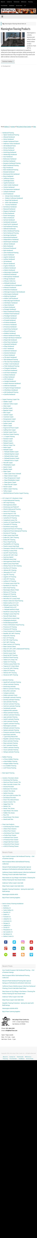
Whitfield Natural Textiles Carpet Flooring (15, 493)
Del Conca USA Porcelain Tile (12, 795)
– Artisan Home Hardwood (12, 196)
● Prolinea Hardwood (9, 322)
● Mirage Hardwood (9, 279)
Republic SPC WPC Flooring (11, 633)
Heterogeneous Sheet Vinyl (11, 561)
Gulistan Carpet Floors (10, 432)
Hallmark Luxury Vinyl (9, 559)
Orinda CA (6, 927)
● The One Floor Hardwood (11, 362)
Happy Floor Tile (8, 804)
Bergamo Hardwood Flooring (11, 163)
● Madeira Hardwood (9, 268)
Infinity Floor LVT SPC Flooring (12, 566)
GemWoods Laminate (9, 708)
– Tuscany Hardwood (10, 204)
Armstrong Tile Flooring (10, 780)
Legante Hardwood (9, 257)
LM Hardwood (7, 261)
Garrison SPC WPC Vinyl (10, 555)
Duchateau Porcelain (9, 797)
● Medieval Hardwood (9, 274)
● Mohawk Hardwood (9, 283)
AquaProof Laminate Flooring (12, 682)
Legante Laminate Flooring (11, 723)
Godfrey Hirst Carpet (9, 430)
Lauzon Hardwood (8, 255)
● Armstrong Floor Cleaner (11, 826)
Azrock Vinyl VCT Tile (9, 513)
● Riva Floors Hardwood (10, 342)
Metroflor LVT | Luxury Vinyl (11, 598)
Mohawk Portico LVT (10, 607)
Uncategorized (6, 66)
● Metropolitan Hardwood (11, 276)
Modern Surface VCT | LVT (11, 603)
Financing (30, 1)
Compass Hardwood (9, 191)
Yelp (34, 127)
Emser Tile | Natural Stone (11, 800)
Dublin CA (6, 914)
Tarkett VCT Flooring (9, 662)
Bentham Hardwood (9, 161)
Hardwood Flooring (8, 133)
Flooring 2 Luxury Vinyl (10, 550)
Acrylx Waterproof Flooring (11, 500)
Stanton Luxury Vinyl (9, 653)
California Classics (8, 178)
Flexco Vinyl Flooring (9, 542)
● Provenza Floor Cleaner (10, 840)
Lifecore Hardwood (9, 263)
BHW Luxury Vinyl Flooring (11, 516)
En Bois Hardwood (8, 213)
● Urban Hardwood (8, 377)
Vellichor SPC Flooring (10, 673)
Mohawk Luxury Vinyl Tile (10, 605)
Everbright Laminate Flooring (12, 697)
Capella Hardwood (8, 183)
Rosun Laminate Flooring (10, 741)
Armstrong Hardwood (9, 152)
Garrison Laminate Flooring (11, 704)
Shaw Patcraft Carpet (10, 484)
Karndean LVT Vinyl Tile (10, 585)
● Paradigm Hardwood (10, 316)
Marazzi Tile (7, 806)
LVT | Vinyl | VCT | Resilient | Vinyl (12, 498)
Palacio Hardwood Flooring (11, 311)
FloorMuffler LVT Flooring (11, 544)
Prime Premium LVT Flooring (11, 631)
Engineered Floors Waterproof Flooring (15, 531)
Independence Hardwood (10, 239)
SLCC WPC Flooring (9, 642)
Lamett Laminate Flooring (11, 719)
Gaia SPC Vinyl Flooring (10, 553)
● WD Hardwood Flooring (10, 392)
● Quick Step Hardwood (10, 329)
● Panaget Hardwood (9, 309)
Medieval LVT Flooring (10, 596)
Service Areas (19, 5)
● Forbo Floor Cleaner (9, 835)
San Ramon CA (7, 934)
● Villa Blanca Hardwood (10, 390)
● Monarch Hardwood (9, 287)
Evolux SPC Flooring (9, 540)
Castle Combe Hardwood (10, 185)
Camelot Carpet (8, 415)
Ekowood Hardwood (9, 209)
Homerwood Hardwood (10, 237)
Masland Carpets (8, 443)
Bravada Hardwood (9, 172)
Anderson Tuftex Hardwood (11, 143)
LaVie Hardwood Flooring (10, 252)
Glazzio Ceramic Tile (9, 802)
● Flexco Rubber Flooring (10, 759)
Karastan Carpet (8, 439)
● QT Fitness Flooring (9, 768)
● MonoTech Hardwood (10, 290)
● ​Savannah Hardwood (9, 344)
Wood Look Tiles (8, 819)
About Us (3, 1)
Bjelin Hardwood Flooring (11, 165)
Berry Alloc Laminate (9, 691)
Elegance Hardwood (9, 211)
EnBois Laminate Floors (10, 695)
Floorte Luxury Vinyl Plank (11, 546)
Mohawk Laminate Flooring (11, 728)
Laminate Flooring (7, 680)
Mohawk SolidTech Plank (11, 609)
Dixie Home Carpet (9, 421)
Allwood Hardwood (9, 137)
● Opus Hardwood (8, 305)
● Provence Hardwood (10, 324)
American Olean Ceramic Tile (12, 782)
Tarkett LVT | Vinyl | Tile (10, 660)
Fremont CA (7, 917)
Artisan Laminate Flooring (11, 684)
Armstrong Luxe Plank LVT (11, 507)
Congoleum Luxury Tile (10, 520)
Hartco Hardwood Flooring (11, 231)
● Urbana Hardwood (9, 375)
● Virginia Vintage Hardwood (11, 388)
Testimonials (16, 1)
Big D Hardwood (8, 167)
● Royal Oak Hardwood (10, 340)
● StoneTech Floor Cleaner (11, 844)
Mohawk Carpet (8, 450)
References (23, 1)
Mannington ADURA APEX (10, 894)
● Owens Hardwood (9, 307)
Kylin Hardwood (8, 250)
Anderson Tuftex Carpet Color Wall (12, 883)
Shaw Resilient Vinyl (9, 651)
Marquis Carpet (7, 441)
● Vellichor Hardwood (9, 386)
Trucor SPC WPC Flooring (10, 668)
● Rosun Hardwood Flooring (11, 335)
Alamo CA (6, 906)
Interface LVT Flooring (10, 568)
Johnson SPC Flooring (9, 570)
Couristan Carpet (8, 417)
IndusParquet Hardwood (10, 242)
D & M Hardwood (8, 194)
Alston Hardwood (8, 139)
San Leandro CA (8, 932)
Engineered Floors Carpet (11, 428)
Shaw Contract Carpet (10, 476)
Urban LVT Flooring (9, 670)
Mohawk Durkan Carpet (11, 456)
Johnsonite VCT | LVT (9, 572)
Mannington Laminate (10, 726)
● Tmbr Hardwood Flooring (11, 366)
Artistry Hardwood (8, 150)
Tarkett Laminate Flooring (11, 747)
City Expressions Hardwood (11, 189)
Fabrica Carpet (7, 425)
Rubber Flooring (7, 757)
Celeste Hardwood (8, 187)
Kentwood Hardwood (9, 248)
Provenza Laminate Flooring (11, 732)
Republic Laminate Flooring (11, 739)
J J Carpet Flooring (9, 436)
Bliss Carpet (6, 412)
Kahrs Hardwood (8, 246)
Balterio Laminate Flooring (11, 689)
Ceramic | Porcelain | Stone (10, 778)
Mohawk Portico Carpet (11, 460)
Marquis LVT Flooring (9, 594)
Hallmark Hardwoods (9, 229)
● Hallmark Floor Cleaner (10, 837)
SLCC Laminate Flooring (10, 745)
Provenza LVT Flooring (10, 627)
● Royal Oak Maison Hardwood (12, 338)
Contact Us (9, 1)
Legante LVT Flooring (9, 577)
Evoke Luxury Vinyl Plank (10, 535)
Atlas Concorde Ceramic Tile (11, 784)
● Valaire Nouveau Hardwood (12, 383)
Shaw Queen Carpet (10, 482)
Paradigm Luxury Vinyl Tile (11, 614)
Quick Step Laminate (9, 734)
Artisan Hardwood (8, 148)
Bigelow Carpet (8, 410)
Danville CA (6, 912)
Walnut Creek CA (8, 936)
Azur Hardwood (8, 157)
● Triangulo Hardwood (9, 368)
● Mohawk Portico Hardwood (13, 285)
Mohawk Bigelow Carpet (11, 454)
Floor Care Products (8, 824)
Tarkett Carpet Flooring (10, 489)
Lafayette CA (7, 919)
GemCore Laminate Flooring (11, 706)
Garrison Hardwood (9, 220)
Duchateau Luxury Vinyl (10, 526)
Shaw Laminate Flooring (10, 743)
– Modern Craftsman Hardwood (13, 198)
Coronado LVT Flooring (10, 524)
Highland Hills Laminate (10, 710)
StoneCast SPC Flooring (10, 655)
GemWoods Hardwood (10, 222)
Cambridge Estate (8, 181)
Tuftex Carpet (7, 491)
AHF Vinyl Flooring (9, 502)
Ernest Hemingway (9, 215)
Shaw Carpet (7, 471)
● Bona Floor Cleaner (9, 831)
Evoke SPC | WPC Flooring (11, 537)
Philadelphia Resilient (10, 620)
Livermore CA (7, 921)
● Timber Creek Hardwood (11, 364)
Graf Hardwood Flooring (10, 226)
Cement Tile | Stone (9, 791)
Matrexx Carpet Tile (9, 445)
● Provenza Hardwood (9, 327)
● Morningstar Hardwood (10, 294)
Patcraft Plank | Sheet (9, 616)
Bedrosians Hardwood (9, 159)
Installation (11, 5)
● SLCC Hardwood (8, 348)
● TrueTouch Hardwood (10, 370)
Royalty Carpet (7, 469)
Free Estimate (4, 5)
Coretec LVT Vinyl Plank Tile (11, 522)
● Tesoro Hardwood (9, 355)
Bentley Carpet (7, 408)
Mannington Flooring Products (15, 29)
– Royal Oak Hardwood (11, 200)
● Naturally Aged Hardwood (11, 301)
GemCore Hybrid (8, 557)
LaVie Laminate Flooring (10, 721)
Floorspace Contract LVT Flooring (13, 548)
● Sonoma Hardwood (9, 353)
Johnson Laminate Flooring (11, 715)
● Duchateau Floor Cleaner (11, 833)
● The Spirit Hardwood (10, 357)
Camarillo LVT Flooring (10, 518)
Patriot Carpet (7, 486)
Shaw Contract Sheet (9, 646)
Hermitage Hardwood (9, 235)
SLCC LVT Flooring (8, 638)
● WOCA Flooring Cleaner (11, 846)
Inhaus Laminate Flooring (10, 713)
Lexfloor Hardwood (9, 259)
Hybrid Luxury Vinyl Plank (10, 564)
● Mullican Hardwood (9, 296)
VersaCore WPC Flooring (10, 675)
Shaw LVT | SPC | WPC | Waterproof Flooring (16, 649)
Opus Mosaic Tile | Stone (10, 811)
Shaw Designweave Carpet (12, 478)
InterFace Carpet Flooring (11, 434)
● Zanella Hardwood (9, 394)
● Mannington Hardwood (10, 272)
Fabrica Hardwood (8, 218)
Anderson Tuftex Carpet (10, 404)
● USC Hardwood (8, 379)
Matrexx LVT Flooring (9, 592)
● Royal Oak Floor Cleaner (11, 842)
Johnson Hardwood (9, 244)
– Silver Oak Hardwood (11, 202)
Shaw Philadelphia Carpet (12, 480)
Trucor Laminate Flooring (10, 750)
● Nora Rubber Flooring (10, 761)
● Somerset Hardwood (10, 351)
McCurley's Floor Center (24, 127)
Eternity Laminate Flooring (11, 699)
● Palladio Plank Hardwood (11, 314)
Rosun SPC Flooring (9, 635)
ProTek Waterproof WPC (10, 622)
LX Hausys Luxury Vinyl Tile (11, 583)
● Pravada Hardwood (9, 320)
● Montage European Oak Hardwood (14, 292)
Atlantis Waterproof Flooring (12, 509)
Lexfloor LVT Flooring (9, 581)
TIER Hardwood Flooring (10, 359)
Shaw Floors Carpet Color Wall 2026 (13, 886)
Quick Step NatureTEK (11, 736)
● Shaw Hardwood (8, 346)
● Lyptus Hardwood (9, 266)
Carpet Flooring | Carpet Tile (10, 399)
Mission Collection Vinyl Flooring (13, 601)
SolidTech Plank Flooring (10, 657)
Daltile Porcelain (8, 793)
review (13, 127)
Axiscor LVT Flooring (9, 511)
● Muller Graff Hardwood (10, 298)
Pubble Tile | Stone (9, 813)
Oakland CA (6, 925)
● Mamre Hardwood (9, 270)
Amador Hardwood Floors (10, 141)
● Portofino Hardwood (10, 318)
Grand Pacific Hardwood (10, 224)
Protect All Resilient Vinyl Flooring (13, 625)
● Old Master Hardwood (10, 303)
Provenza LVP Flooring (10, 629)
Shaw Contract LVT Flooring (11, 644)
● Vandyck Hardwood (9, 381)
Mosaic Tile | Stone (9, 808)
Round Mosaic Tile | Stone (11, 817)
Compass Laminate (9, 693)
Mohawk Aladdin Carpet (11, 452)
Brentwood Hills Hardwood (11, 174)
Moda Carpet (7, 447)
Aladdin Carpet (7, 401)
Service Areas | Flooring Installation (12, 903)
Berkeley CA (7, 908)
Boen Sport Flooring (8, 773)
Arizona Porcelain (8, 786)
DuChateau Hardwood (10, 207)
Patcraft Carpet (8, 463)
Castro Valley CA (8, 910)
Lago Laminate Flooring (10, 717)
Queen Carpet (7, 467)
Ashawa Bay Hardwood (10, 154)
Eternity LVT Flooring (9, 533)
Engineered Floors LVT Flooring (12, 529)
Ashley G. (7, 127)
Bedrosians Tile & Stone (10, 789)
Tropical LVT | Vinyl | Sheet (11, 666)
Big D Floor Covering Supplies (11, 897)
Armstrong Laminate (9, 686)
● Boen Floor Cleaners (9, 829)
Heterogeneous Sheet (10, 505)
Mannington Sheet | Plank (11, 590)
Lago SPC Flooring (8, 574)
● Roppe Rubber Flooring (10, 763)
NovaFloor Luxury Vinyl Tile (11, 612)
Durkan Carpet (7, 423)
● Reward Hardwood (9, 331)
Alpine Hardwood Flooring (11, 135)
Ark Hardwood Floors (9, 146)
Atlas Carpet (7, 406)
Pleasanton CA (7, 930)
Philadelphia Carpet (9, 465)
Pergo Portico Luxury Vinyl (11, 618)
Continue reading (7, 61)
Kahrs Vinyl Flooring (9, 588)
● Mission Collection (9, 281)
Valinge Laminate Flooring (11, 752)
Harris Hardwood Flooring (11, 233)
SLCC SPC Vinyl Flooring (10, 640)
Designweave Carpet (9, 419)
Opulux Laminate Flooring (11, 730)
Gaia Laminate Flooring (10, 702)
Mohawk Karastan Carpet (11, 458)
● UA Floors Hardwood (10, 372)
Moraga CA (6, 923)
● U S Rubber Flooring (9, 766)
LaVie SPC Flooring (9, 579)
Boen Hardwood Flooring (10, 170)
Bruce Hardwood (8, 176)
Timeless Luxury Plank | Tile (11, 664)
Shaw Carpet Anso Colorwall (12, 473)
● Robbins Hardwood (9, 333)
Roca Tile (6, 815)
